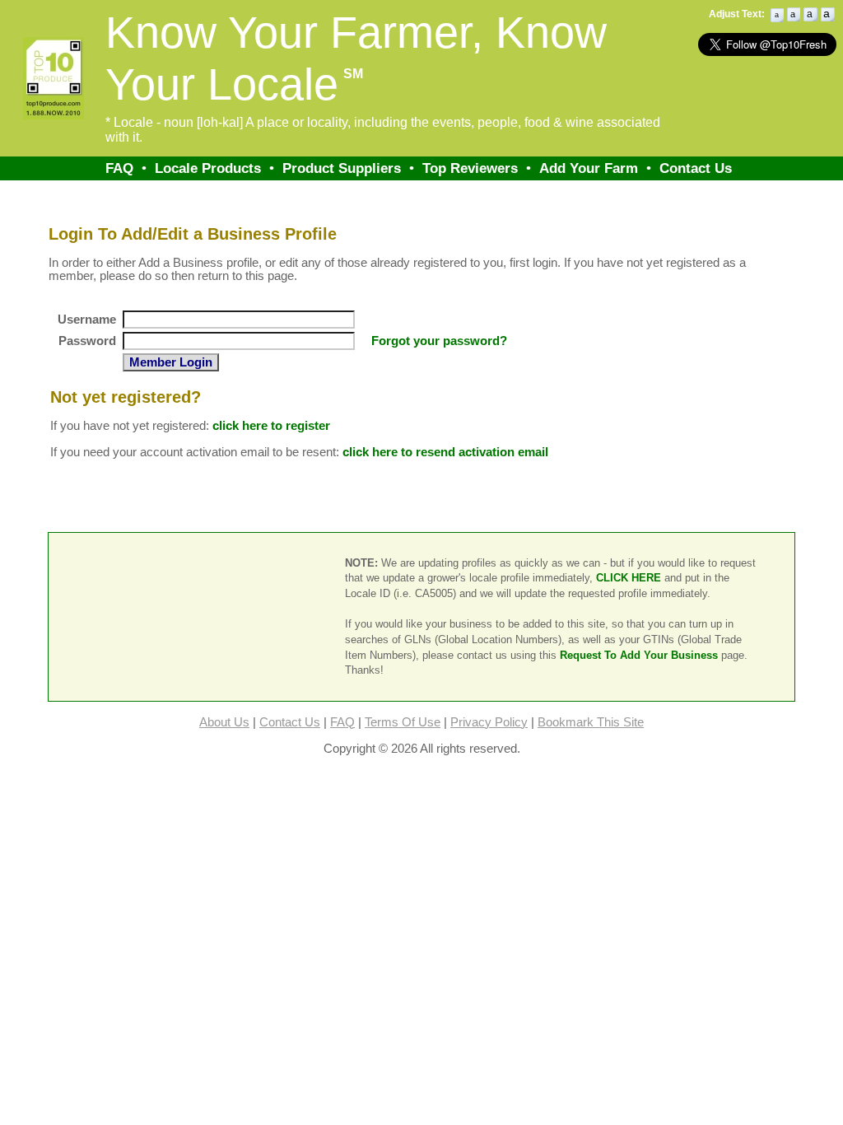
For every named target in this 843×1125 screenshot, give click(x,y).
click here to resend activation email (445, 452)
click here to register (271, 425)
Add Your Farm (588, 168)
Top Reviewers (470, 168)
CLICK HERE (628, 578)
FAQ (119, 168)
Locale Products (208, 168)
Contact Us (695, 168)
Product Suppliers (341, 168)
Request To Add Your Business (639, 655)
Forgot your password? (439, 341)
